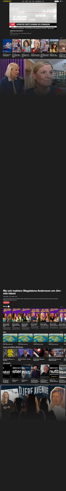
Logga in (56, 1)
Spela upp (7, 302)
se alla (61, 37)
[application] (33, 16)
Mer (43, 1)
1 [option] (8, 306)
